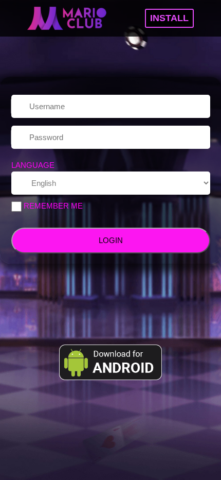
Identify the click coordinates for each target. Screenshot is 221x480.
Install (169, 18)
